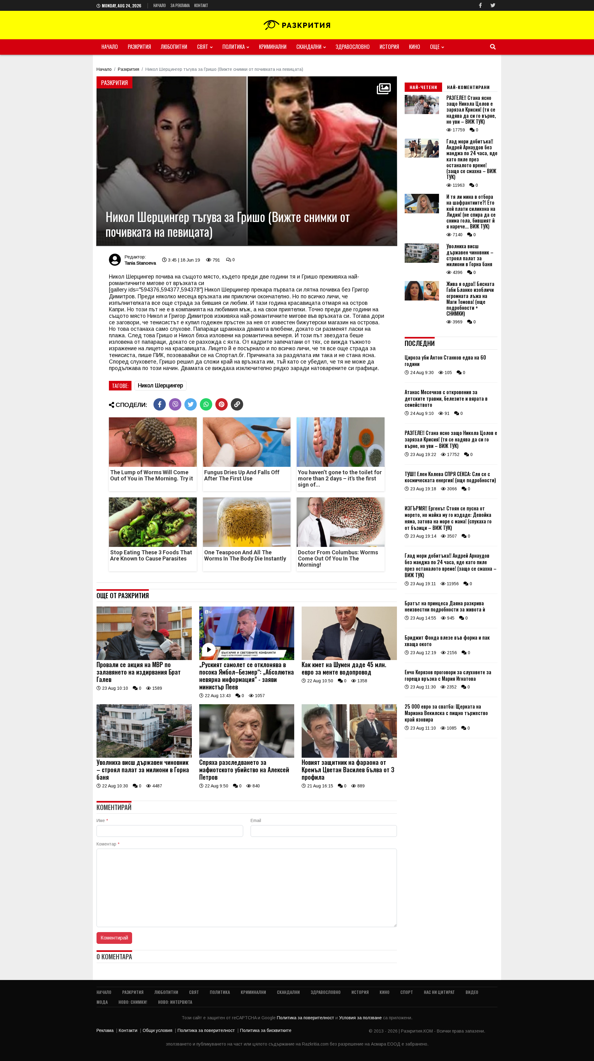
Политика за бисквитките (265, 1030)
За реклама (180, 5)
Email (256, 820)
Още (435, 46)
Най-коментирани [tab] (468, 87)
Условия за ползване (361, 1017)
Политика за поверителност (306, 1017)
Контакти (128, 1030)
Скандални (308, 46)
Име (102, 820)
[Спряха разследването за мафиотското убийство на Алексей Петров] (247, 756)
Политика (233, 46)
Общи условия (157, 1030)
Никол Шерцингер (160, 385)
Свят (202, 46)
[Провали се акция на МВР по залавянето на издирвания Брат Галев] (144, 658)
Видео (472, 992)
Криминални (272, 46)
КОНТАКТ (201, 5)
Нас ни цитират (439, 992)
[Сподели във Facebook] (159, 404)
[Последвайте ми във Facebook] (480, 5)
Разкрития (139, 46)
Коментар (108, 844)
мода (102, 1002)
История (389, 46)
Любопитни (174, 46)
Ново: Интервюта (175, 1002)
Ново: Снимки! (132, 1002)
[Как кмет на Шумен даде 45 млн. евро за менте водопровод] (349, 658)
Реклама (105, 1030)
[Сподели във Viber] (175, 404)
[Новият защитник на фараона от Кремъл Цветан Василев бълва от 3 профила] (349, 756)
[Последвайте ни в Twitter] (492, 5)
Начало (159, 5)
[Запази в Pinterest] (221, 404)
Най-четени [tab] (423, 87)
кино (414, 46)
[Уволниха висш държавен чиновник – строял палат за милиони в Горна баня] (144, 756)
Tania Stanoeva (140, 263)
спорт (406, 992)
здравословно (353, 46)
